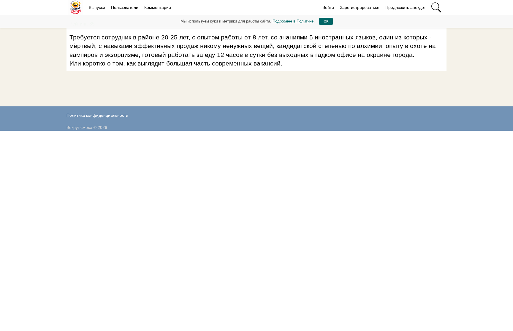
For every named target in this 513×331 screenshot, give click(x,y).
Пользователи (124, 7)
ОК (326, 21)
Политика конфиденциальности (97, 115)
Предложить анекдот (405, 7)
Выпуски (97, 7)
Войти (328, 7)
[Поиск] (436, 7)
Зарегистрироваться (359, 7)
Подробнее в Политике (293, 21)
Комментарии (157, 7)
